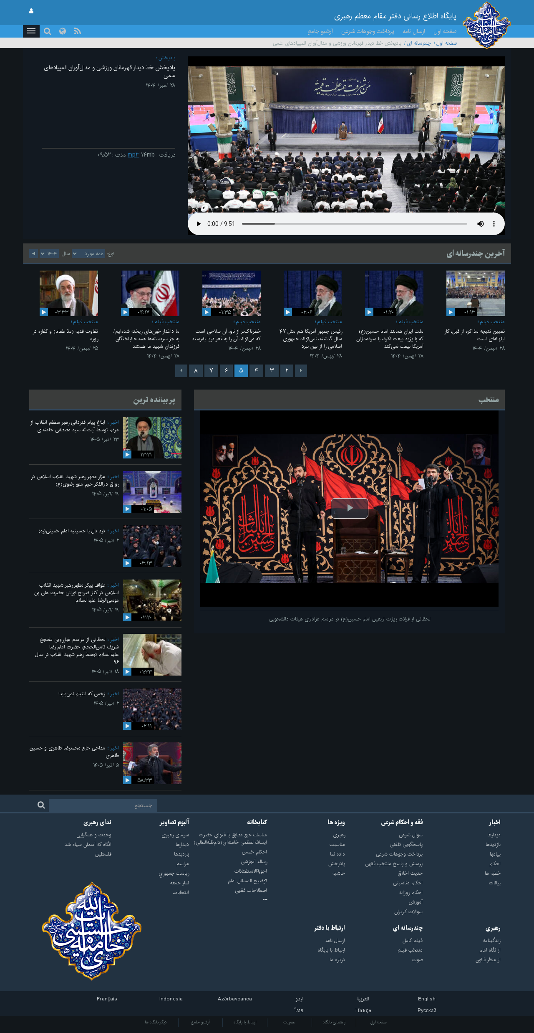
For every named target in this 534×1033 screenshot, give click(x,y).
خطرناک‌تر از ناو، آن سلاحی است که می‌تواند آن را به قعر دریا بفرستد (226, 335)
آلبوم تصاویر (174, 822)
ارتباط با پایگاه (245, 1022)
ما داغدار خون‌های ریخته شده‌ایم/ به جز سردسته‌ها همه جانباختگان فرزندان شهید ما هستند (146, 338)
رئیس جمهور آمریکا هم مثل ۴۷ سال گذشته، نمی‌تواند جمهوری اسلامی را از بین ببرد (311, 338)
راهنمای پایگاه (334, 1022)
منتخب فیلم (492, 322)
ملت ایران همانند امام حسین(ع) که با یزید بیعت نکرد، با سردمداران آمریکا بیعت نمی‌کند (389, 338)
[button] (31, 31)
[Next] (181, 371)
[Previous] (301, 371)
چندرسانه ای (419, 43)
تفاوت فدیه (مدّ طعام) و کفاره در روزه (65, 335)
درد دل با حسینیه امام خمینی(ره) (71, 531)
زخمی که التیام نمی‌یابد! (81, 694)
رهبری (493, 928)
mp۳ (133, 155)
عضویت (289, 1022)
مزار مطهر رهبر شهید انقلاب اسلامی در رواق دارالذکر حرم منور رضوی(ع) (75, 480)
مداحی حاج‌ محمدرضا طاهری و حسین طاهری (74, 752)
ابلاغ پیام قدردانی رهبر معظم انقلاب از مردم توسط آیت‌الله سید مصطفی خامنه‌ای (74, 426)
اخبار (114, 422)
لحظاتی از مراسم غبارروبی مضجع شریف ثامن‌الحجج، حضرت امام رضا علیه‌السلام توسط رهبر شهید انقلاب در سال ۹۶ (77, 650)
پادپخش (167, 58)
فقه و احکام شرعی (402, 822)
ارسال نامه (414, 31)
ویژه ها (336, 822)
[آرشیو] (228, 900)
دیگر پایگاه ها (156, 1022)
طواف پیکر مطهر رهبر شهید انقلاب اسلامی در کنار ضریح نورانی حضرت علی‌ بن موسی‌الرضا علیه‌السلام (76, 592)
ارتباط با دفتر (329, 928)
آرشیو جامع (320, 31)
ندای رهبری (97, 822)
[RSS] (77, 31)
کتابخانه (257, 822)
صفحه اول (445, 31)
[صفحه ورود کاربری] (31, 11)
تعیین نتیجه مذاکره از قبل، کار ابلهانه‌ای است (474, 335)
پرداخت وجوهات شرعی (367, 31)
